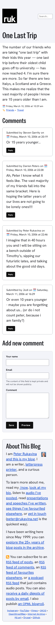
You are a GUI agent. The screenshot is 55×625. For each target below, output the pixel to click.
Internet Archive (36, 614)
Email (9, 369)
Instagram (12, 610)
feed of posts (19, 562)
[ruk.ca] (27, 16)
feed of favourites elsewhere (26, 572)
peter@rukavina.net (22, 519)
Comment (11, 390)
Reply (10, 150)
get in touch (37, 513)
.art (18, 617)
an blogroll (31, 603)
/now (24, 487)
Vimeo (34, 610)
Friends (10, 110)
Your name (12, 356)
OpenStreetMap (17, 614)
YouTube (24, 610)
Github (36, 617)
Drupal (27, 617)
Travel (20, 110)
